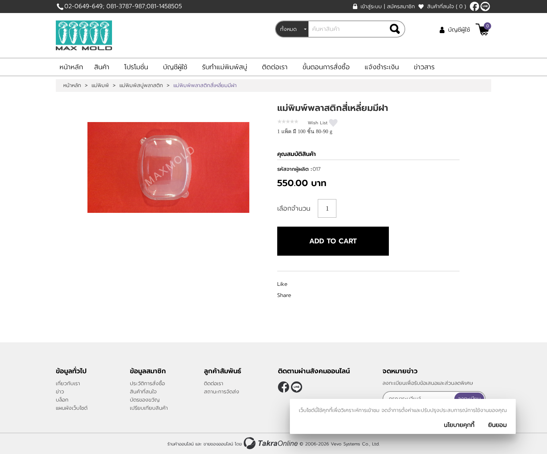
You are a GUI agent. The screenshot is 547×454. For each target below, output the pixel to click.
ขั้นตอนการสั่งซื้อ (326, 67)
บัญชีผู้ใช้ (459, 29)
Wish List (317, 122)
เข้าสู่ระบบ (371, 6)
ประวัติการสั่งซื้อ (147, 383)
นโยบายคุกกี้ (459, 425)
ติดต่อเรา (275, 67)
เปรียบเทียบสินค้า (149, 408)
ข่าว (60, 392)
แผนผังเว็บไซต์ (71, 408)
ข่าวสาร (424, 67)
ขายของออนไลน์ (218, 444)
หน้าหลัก (71, 67)
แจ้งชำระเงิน (382, 67)
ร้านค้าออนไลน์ (180, 444)
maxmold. (485, 6)
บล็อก (62, 400)
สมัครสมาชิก (401, 6)
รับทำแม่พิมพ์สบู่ (224, 67)
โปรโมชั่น (136, 67)
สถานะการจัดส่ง (221, 392)
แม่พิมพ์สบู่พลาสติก (141, 85)
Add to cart (333, 241)
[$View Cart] (482, 29)
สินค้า (101, 67)
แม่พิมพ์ (100, 85)
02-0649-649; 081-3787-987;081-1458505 (123, 6)
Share (284, 295)
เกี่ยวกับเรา (68, 383)
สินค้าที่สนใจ (446, 6)
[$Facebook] (474, 6)
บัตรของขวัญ (145, 400)
